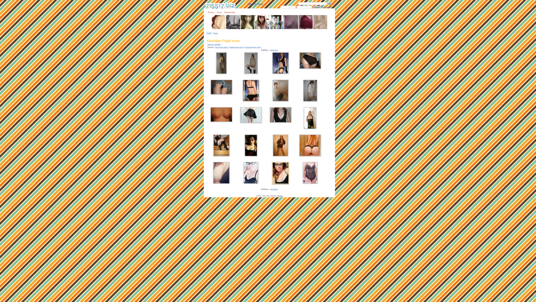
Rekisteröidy (327, 7)
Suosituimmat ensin (253, 47)
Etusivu (211, 12)
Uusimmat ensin (221, 47)
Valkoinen (251, 4)
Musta (260, 4)
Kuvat (219, 12)
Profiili (209, 33)
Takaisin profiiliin (214, 44)
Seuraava (274, 50)
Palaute (280, 196)
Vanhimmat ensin (236, 47)
